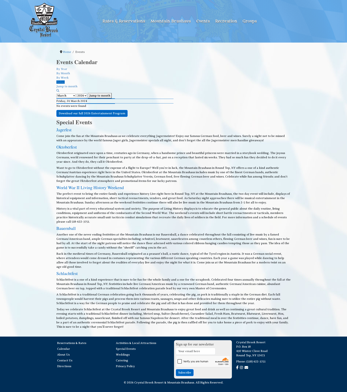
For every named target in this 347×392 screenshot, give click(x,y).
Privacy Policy (125, 366)
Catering (122, 360)
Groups (250, 21)
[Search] (57, 90)
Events (203, 21)
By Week (62, 77)
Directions (64, 366)
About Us (63, 354)
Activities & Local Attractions (136, 343)
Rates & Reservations (123, 21)
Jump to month (99, 95)
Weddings (123, 354)
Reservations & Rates (71, 343)
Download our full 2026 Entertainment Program (92, 113)
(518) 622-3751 (255, 361)
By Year (61, 69)
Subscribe (184, 372)
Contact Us (64, 360)
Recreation (226, 21)
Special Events (126, 349)
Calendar (63, 349)
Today (60, 82)
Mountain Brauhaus (171, 21)
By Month (63, 73)
